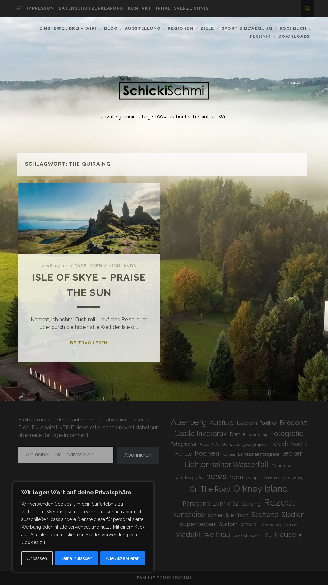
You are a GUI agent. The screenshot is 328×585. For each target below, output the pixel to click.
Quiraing (251, 504)
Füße (215, 444)
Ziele (207, 28)
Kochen (207, 453)
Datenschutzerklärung (91, 8)
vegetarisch (286, 524)
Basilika (268, 423)
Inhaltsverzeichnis (182, 8)
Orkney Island (261, 488)
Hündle (183, 454)
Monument (282, 465)
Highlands (122, 265)
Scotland (265, 514)
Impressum (40, 8)
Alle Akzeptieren (123, 558)
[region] (83, 527)
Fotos (204, 444)
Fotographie (183, 444)
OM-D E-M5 (293, 478)
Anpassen (37, 558)
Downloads (294, 36)
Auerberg (189, 422)
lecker (292, 453)
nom (236, 477)
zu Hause (280, 534)
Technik (260, 36)
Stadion (293, 514)
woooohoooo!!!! (247, 535)
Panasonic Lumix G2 (211, 503)
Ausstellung (142, 28)
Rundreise (188, 514)
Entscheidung (255, 434)
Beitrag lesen (89, 343)
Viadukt (188, 534)
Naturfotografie (188, 477)
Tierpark (266, 525)
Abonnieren (137, 455)
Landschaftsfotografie (258, 454)
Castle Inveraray (200, 433)
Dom (235, 434)
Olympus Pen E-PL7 (263, 478)
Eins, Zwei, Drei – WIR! (67, 28)
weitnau (217, 534)
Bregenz (293, 423)
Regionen (180, 28)
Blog (111, 28)
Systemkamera (237, 524)
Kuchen (228, 455)
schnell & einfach (228, 515)
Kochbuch (293, 28)
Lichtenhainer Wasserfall (226, 464)
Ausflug (222, 423)
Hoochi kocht (288, 443)
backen (247, 422)
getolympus (254, 444)
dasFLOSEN (88, 265)
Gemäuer (231, 444)
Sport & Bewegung (247, 28)
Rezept (279, 502)
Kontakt (140, 8)
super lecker (198, 524)
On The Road (210, 489)
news (216, 476)
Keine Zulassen (76, 558)
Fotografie (286, 433)
